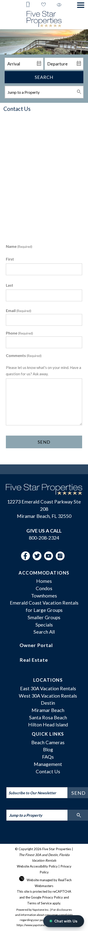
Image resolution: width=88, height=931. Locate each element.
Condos (44, 588)
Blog (48, 749)
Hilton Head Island (48, 724)
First (10, 259)
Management (48, 764)
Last (9, 285)
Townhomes (44, 595)
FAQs (48, 757)
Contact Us (48, 771)
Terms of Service (39, 903)
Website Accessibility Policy (37, 866)
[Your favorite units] (43, 5)
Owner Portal (36, 645)
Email (18, 310)
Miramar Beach (48, 710)
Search (44, 77)
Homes (44, 581)
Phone (19, 333)
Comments (24, 355)
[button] (80, 5)
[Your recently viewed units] (59, 5)
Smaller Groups (44, 617)
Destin (48, 703)
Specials (44, 625)
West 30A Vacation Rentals (48, 696)
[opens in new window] (27, 558)
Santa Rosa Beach (48, 717)
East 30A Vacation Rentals (48, 688)
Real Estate (34, 660)
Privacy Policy (52, 897)
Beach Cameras (48, 742)
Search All (44, 632)
